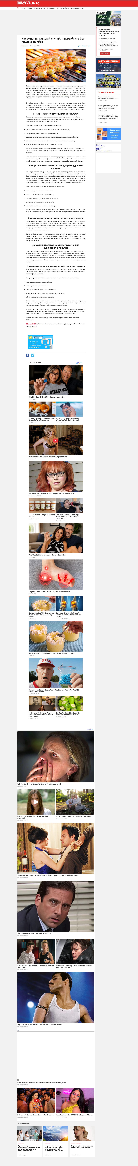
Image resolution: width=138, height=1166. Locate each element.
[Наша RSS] (87, 3)
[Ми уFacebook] (90, 3)
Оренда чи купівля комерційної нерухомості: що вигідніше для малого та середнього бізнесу (29, 1148)
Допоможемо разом (77, 8)
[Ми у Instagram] (99, 3)
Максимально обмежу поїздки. (108, 42)
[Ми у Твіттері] (93, 3)
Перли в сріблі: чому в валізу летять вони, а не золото (82, 1147)
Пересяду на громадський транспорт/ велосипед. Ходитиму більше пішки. (109, 45)
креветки (65, 94)
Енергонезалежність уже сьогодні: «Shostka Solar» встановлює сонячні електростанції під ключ (54, 1148)
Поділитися (86, 46)
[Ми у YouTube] (96, 3)
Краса (73, 1143)
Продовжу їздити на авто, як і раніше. (108, 39)
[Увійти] (120, 3)
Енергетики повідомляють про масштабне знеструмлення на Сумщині (108, 97)
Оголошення (51, 8)
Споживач (25, 46)
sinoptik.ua (105, 151)
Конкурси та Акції (39, 8)
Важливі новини (106, 92)
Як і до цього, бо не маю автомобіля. (106, 49)
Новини (23, 8)
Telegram (41, 324)
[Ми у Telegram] (102, 3)
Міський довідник (63, 8)
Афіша (30, 8)
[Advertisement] (56, 22)
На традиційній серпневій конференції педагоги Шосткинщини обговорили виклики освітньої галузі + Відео (108, 106)
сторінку (33, 326)
